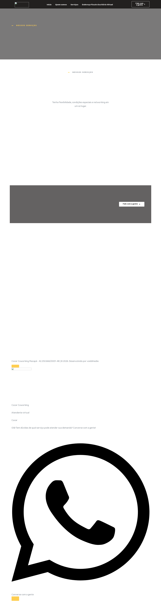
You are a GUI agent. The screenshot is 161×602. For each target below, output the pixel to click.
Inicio (49, 5)
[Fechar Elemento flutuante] (15, 366)
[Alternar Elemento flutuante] (15, 598)
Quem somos (61, 5)
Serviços (74, 5)
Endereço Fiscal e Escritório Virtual (97, 5)
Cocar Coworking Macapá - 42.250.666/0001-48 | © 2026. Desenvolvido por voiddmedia (55, 361)
